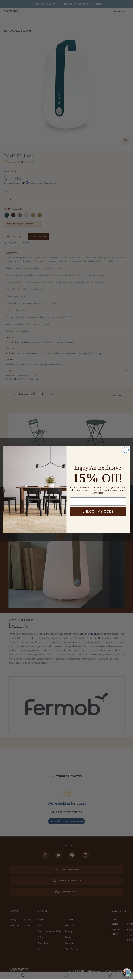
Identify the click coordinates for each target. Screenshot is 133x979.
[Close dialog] (125, 450)
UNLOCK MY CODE (98, 511)
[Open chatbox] (127, 972)
